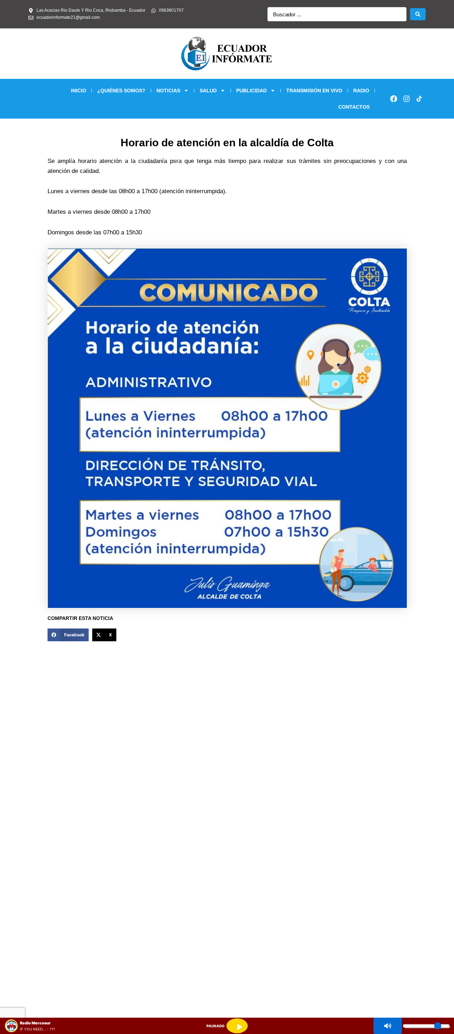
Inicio (78, 90)
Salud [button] (208, 90)
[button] (68, 634)
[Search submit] (418, 14)
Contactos (354, 107)
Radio (361, 90)
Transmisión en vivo (314, 90)
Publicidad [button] (251, 90)
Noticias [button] (168, 90)
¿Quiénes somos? (121, 90)
